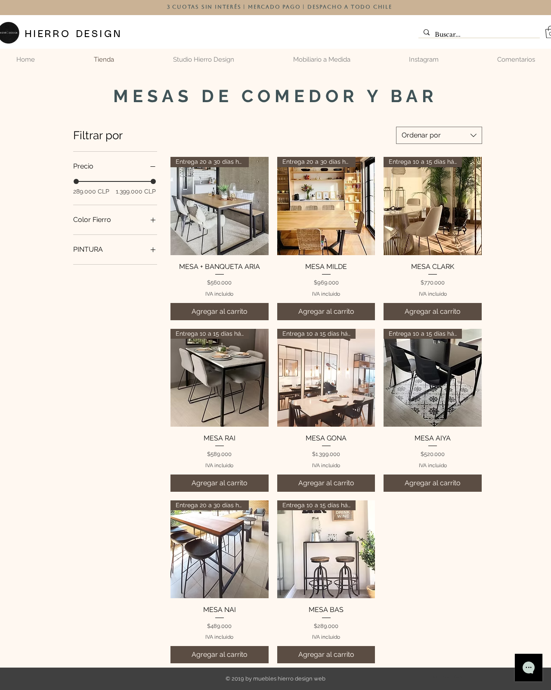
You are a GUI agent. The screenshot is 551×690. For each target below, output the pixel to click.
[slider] (76, 181)
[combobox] (439, 135)
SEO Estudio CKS (446, 677)
